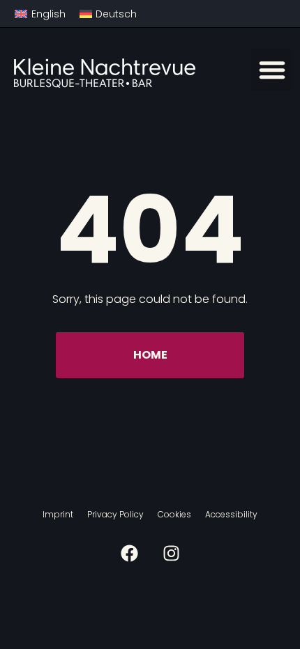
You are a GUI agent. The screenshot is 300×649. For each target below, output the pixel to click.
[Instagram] (171, 553)
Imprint (58, 514)
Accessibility (231, 514)
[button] (272, 70)
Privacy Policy (115, 514)
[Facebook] (129, 553)
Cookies (174, 514)
